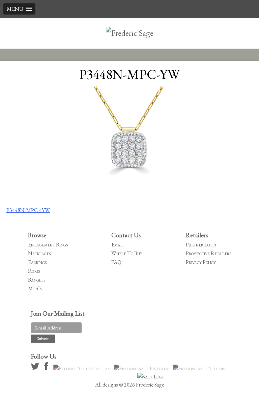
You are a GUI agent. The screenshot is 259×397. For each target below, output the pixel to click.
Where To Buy (126, 253)
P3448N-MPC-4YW (28, 210)
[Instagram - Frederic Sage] (83, 368)
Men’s (34, 288)
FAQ (116, 262)
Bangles (36, 279)
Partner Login (201, 244)
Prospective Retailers (208, 253)
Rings (34, 270)
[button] (19, 9)
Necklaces (39, 253)
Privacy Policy (201, 262)
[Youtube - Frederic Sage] (200, 368)
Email (117, 244)
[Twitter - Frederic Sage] (36, 368)
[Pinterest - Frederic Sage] (143, 368)
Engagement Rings (48, 244)
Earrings (37, 262)
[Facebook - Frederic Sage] (47, 368)
